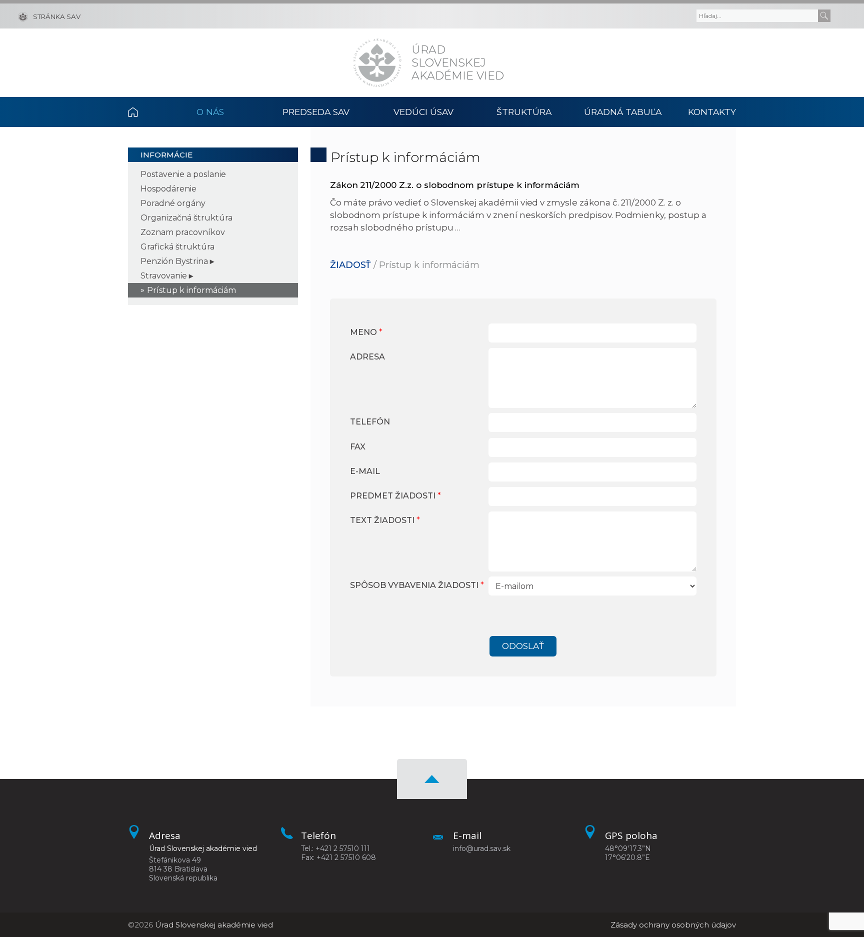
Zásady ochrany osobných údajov (673, 925)
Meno (366, 332)
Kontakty (712, 111)
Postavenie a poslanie (183, 174)
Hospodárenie (168, 189)
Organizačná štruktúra (186, 217)
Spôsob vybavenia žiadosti (417, 585)
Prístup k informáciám (191, 290)
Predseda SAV (316, 111)
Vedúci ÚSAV (424, 111)
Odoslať (523, 646)
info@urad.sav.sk (481, 848)
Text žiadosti (385, 520)
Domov (144, 112)
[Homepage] (377, 62)
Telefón (370, 421)
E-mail (365, 471)
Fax (358, 447)
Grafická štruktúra (177, 247)
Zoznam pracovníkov (182, 232)
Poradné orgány (173, 203)
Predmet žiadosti (395, 495)
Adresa (367, 357)
